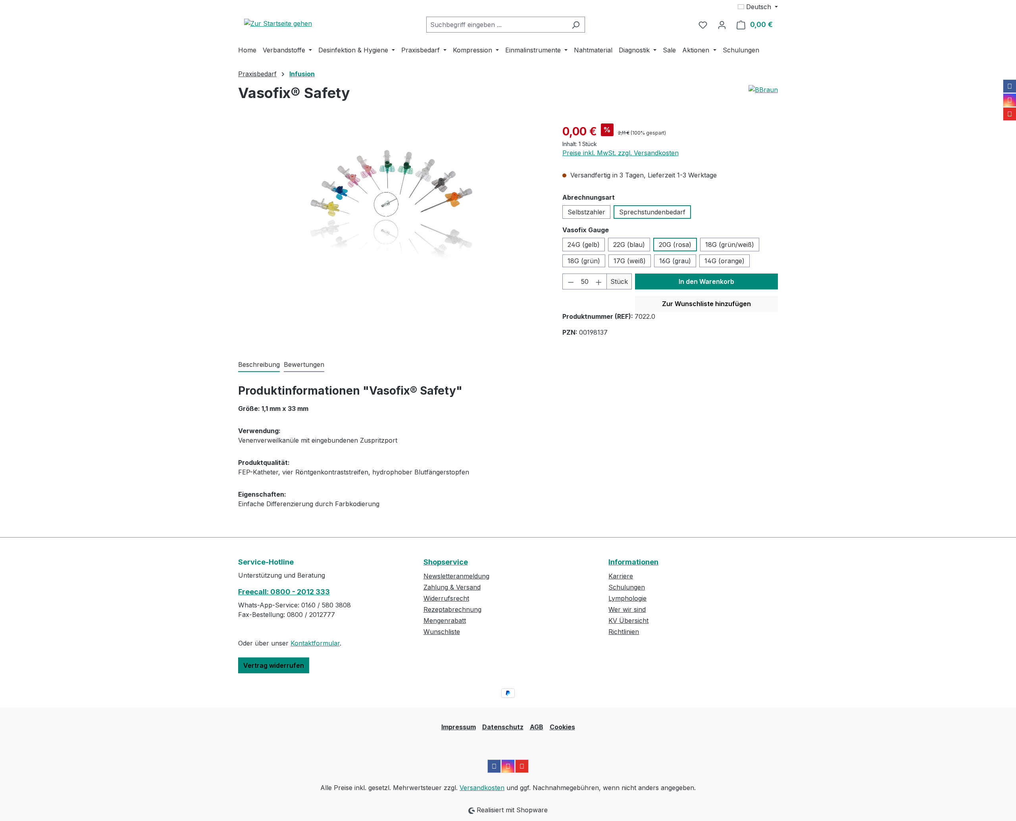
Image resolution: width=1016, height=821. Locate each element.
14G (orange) (724, 261)
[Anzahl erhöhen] (599, 281)
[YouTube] (1009, 114)
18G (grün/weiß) (729, 245)
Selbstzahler (586, 212)
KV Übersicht (628, 620)
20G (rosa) (675, 245)
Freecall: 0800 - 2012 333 (284, 592)
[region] (392, 208)
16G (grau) (675, 261)
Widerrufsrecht (446, 598)
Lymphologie (627, 598)
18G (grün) (584, 261)
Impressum (458, 727)
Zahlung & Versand (452, 587)
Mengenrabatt (444, 620)
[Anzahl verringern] (570, 281)
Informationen (633, 562)
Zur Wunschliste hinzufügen (706, 304)
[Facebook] (1009, 86)
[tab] (259, 365)
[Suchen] (575, 25)
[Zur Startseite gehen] (278, 23)
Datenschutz (502, 727)
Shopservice (445, 562)
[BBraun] (763, 96)
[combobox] (496, 25)
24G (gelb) (584, 245)
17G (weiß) (630, 261)
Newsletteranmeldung (456, 576)
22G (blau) (629, 245)
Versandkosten (482, 788)
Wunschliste (441, 632)
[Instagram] (1009, 100)
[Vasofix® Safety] (392, 208)
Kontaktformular (315, 643)
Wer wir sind (627, 609)
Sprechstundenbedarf (652, 212)
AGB (536, 727)
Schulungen (626, 587)
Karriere (620, 576)
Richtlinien (623, 632)
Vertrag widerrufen (273, 665)
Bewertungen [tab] (304, 364)
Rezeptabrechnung (452, 609)
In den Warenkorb (706, 281)
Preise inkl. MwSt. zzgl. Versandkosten (620, 153)
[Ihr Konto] (721, 25)
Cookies (562, 727)
